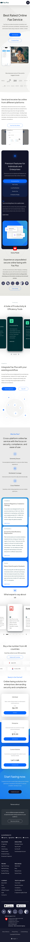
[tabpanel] (15, 617)
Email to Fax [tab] (15, 191)
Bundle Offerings (5, 873)
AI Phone (3, 846)
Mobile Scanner (4, 851)
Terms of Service (5, 931)
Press (2, 885)
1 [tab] (7, 634)
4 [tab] (16, 634)
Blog (16, 868)
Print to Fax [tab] (15, 184)
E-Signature (4, 844)
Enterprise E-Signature (6, 856)
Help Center (17, 866)
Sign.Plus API (18, 846)
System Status (18, 873)
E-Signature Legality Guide (21, 892)
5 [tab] (20, 634)
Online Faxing (4, 849)
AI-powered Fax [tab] (15, 181)
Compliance (17, 887)
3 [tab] (13, 634)
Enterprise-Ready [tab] (15, 194)
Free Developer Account (20, 851)
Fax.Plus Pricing (4, 870)
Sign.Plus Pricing (5, 866)
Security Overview (19, 885)
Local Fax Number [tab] (15, 188)
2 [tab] (10, 634)
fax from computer (20, 106)
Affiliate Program (5, 890)
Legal (2, 892)
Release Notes (18, 870)
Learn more (5, 214)
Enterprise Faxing (5, 853)
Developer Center (19, 844)
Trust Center (17, 882)
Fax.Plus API (17, 849)
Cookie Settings (24, 931)
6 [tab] (23, 634)
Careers (3, 887)
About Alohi (4, 882)
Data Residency (18, 890)
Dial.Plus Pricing (5, 868)
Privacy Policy (15, 931)
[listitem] (15, 333)
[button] (15, 939)
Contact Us (4, 895)
